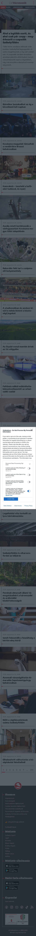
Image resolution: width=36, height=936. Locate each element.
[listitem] (18, 464)
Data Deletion (8, 505)
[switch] (28, 468)
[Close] (32, 430)
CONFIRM (10, 499)
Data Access (18, 505)
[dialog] (18, 468)
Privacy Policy (28, 505)
